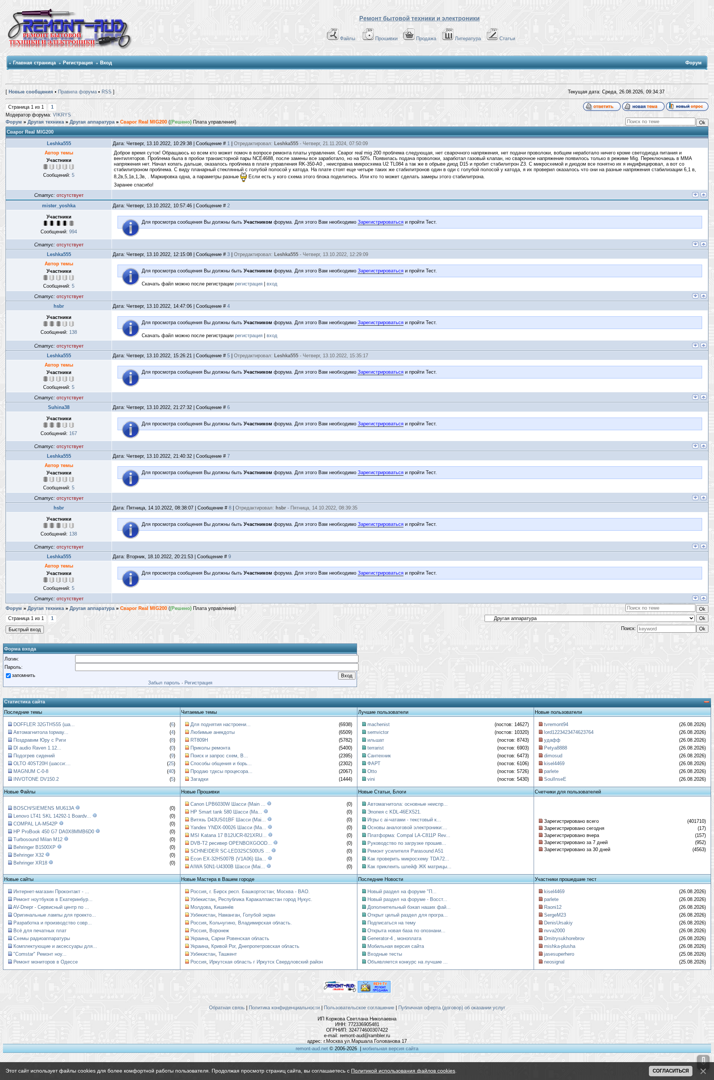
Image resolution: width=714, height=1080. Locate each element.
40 (171, 771)
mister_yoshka (58, 205)
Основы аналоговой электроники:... (407, 827)
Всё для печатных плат (40, 930)
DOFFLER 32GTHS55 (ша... (44, 724)
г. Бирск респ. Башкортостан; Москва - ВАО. (259, 891)
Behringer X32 (28, 855)
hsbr (59, 306)
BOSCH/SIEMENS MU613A (43, 808)
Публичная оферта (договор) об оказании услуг (451, 1007)
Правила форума (77, 92)
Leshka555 (59, 143)
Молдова (200, 907)
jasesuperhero (559, 954)
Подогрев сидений (34, 755)
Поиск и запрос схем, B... (219, 755)
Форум (14, 122)
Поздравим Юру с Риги (39, 740)
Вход (106, 62)
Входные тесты (384, 954)
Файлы (347, 38)
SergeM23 (555, 915)
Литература (468, 38)
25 (171, 763)
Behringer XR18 (30, 863)
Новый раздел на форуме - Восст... (407, 899)
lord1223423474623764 (569, 732)
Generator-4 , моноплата (394, 938)
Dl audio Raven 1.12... (37, 748)
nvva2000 (554, 930)
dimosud (553, 755)
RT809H (199, 740)
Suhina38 (59, 407)
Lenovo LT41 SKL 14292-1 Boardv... (52, 816)
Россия (198, 891)
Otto (372, 771)
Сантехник (379, 755)
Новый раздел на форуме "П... (402, 891)
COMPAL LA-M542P (35, 824)
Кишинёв (224, 907)
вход (272, 284)
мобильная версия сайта (390, 1048)
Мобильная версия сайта (395, 946)
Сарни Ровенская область (240, 938)
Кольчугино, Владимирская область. (250, 923)
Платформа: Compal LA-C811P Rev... (408, 835)
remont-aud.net (312, 1048)
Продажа (426, 38)
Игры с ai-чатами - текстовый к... (404, 819)
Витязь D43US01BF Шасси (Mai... (228, 819)
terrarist (375, 748)
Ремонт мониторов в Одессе (45, 962)
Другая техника (46, 122)
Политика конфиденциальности (284, 1007)
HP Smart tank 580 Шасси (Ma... (226, 812)
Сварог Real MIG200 (143, 122)
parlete (551, 771)
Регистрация (78, 62)
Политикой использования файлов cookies (403, 1071)
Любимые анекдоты (212, 732)
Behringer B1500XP (34, 847)
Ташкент (227, 954)
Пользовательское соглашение (359, 1007)
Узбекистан (202, 899)
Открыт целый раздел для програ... (407, 915)
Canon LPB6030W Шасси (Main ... (228, 804)
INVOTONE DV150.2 (36, 779)
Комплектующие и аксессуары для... (55, 946)
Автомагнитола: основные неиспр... (407, 804)
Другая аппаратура (92, 122)
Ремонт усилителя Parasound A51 (405, 851)
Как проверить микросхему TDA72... (408, 859)
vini (371, 779)
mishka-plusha (559, 946)
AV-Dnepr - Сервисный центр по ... (51, 907)
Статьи (507, 38)
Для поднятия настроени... (220, 724)
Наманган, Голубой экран (246, 915)
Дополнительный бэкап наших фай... (409, 907)
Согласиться (671, 1071)
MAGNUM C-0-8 (30, 771)
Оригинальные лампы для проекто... (54, 915)
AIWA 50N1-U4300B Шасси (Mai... (227, 866)
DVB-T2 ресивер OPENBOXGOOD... (231, 843)
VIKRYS (62, 115)
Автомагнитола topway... (40, 732)
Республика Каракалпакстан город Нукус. (265, 899)
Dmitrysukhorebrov (564, 938)
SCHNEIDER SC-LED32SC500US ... (230, 851)
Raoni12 (553, 907)
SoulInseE (555, 779)
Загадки (199, 779)
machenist (378, 724)
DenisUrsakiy (558, 923)
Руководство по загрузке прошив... (406, 843)
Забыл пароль (164, 683)
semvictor (378, 732)
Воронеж (219, 930)
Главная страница (34, 62)
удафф (552, 740)
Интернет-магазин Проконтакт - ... (51, 891)
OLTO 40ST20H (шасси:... (42, 763)
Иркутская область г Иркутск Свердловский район (266, 962)
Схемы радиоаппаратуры (41, 938)
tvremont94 (556, 724)
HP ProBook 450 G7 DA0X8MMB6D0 (53, 831)
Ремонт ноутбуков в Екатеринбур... (53, 899)
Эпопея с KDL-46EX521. (394, 812)
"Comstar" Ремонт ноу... (40, 954)
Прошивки (386, 38)
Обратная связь (227, 1007)
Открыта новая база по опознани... (406, 930)
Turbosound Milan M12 (37, 839)
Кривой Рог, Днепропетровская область (255, 946)
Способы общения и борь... (221, 763)
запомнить (23, 675)
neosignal (554, 962)
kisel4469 (554, 763)
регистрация (249, 284)
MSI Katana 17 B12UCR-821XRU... (228, 835)
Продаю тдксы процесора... (221, 771)
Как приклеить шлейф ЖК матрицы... (409, 866)
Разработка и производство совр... (52, 923)
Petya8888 (555, 748)
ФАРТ (373, 763)
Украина (199, 938)
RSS (107, 92)
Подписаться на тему (391, 923)
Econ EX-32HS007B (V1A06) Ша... (228, 859)
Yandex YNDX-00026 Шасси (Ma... (228, 827)
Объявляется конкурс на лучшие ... (407, 962)
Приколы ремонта (210, 748)
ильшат (375, 740)
